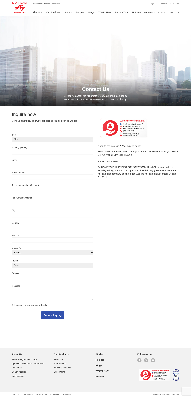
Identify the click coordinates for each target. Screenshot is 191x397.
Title (14, 135)
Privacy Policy (27, 394)
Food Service (60, 363)
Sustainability (18, 376)
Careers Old (55, 394)
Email (14, 160)
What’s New (104, 12)
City (13, 210)
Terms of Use (41, 394)
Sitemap (15, 394)
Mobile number (19, 172)
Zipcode (15, 235)
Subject (15, 273)
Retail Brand (59, 359)
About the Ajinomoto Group (24, 359)
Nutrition (136, 12)
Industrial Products (62, 368)
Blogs (99, 365)
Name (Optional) (19, 147)
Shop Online (59, 372)
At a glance (17, 368)
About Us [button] (37, 12)
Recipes (80, 12)
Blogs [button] (91, 12)
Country (15, 223)
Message (16, 286)
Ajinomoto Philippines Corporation (28, 363)
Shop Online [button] (149, 12)
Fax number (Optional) (22, 198)
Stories (68, 12)
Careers (162, 12)
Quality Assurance (20, 372)
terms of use (32, 305)
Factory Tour (121, 12)
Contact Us (174, 12)
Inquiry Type (17, 248)
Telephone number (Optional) (25, 185)
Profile (15, 261)
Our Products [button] (53, 12)
